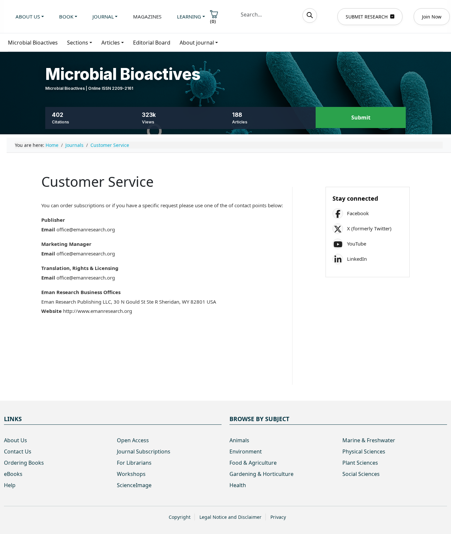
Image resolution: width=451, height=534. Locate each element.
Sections (77, 42)
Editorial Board (151, 42)
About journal (197, 42)
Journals (74, 145)
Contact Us (17, 451)
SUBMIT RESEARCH (367, 17)
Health (237, 485)
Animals (239, 440)
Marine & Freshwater (368, 440)
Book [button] (66, 16)
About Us (15, 440)
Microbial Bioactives (33, 42)
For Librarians (134, 462)
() (213, 21)
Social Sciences (361, 474)
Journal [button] (103, 16)
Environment (245, 451)
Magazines (147, 16)
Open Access (133, 440)
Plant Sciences (360, 462)
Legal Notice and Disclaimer (230, 517)
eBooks (13, 474)
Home (52, 145)
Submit (360, 117)
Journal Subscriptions (143, 451)
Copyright (180, 517)
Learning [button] (189, 16)
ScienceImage (134, 485)
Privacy (278, 517)
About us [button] (28, 16)
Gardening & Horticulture (261, 474)
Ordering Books (24, 462)
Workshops (131, 474)
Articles (110, 42)
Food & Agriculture (253, 462)
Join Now (431, 17)
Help (10, 485)
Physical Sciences (363, 451)
